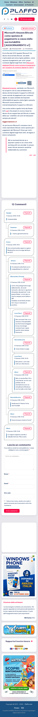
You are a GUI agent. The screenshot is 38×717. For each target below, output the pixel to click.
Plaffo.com (28, 704)
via (30, 155)
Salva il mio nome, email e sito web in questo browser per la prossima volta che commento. (17, 503)
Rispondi (27, 213)
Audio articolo (29, 28)
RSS (22, 708)
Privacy (16, 708)
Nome (6, 474)
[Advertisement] (19, 176)
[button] (26, 19)
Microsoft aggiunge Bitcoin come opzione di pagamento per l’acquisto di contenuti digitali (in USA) (18, 65)
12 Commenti (28, 48)
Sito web (7, 493)
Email (6, 483)
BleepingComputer (9, 88)
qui (7, 111)
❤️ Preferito (8, 28)
